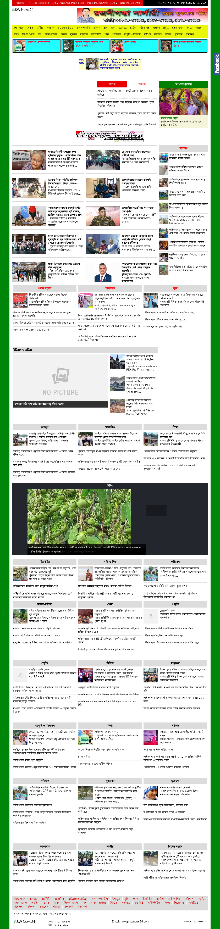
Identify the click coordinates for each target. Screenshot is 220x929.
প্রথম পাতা (18, 28)
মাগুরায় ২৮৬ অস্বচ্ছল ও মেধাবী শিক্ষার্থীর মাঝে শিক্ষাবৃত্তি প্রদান (174, 458)
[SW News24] (22, 10)
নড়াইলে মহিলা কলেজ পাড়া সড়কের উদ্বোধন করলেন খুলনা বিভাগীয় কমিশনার (125, 104)
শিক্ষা (107, 34)
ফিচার (198, 28)
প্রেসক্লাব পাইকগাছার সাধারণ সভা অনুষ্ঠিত (98, 687)
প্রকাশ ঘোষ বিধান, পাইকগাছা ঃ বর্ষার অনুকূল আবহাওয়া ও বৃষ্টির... (52, 616)
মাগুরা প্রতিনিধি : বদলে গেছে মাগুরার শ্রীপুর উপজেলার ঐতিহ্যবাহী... (183, 439)
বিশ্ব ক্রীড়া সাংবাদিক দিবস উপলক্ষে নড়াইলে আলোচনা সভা (106, 649)
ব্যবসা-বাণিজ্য (51, 34)
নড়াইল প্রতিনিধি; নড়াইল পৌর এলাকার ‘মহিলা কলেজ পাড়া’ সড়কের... (117, 439)
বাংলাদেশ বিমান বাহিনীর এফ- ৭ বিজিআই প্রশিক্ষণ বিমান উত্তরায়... (64, 187)
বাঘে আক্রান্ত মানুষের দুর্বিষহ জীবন (95, 764)
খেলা (113, 28)
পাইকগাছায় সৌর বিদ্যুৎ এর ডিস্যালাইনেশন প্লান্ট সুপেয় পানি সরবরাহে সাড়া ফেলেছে (42, 699)
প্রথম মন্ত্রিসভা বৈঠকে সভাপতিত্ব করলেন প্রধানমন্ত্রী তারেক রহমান (44, 323)
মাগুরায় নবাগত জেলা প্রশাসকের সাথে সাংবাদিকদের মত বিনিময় (109, 694)
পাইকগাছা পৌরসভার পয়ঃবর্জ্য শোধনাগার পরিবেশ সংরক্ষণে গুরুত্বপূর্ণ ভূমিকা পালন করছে (42, 689)
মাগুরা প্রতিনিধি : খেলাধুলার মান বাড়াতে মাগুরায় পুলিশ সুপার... (118, 616)
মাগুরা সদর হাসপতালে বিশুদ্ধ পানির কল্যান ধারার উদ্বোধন (172, 708)
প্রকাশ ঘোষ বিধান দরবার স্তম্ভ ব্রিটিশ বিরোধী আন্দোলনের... (141, 363)
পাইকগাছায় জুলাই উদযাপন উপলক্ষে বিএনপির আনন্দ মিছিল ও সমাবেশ (109, 327)
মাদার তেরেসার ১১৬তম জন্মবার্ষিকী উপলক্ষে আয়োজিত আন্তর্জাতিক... (116, 675)
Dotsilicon (201, 921)
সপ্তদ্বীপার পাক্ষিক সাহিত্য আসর (158, 750)
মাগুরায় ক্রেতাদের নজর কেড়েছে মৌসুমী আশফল (36, 628)
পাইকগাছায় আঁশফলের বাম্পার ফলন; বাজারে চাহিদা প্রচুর (171, 642)
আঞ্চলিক (51, 28)
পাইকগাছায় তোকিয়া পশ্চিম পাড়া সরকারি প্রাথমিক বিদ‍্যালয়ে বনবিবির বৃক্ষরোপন (170, 595)
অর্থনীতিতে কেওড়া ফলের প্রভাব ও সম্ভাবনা (164, 812)
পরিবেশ (156, 28)
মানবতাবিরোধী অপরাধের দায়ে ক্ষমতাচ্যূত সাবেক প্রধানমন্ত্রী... (64, 159)
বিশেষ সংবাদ (28, 34)
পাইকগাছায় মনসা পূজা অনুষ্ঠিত (28, 760)
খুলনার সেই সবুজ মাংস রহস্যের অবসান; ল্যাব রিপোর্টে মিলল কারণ (126, 115)
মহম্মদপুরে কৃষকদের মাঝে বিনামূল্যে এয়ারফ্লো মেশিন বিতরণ (68, 3)
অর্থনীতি (39, 28)
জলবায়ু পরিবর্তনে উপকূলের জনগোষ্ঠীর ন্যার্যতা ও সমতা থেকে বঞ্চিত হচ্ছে (43, 453)
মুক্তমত (73, 34)
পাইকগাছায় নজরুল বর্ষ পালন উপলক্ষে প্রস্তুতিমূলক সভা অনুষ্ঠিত (109, 462)
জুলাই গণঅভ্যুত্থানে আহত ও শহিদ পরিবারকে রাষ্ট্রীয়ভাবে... (65, 243)
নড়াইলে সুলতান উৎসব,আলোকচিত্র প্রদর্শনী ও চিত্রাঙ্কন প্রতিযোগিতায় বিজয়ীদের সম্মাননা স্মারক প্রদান (39, 751)
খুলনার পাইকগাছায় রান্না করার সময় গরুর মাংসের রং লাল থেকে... (52, 573)
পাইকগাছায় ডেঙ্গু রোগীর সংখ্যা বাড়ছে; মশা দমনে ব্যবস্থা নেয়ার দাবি (174, 699)
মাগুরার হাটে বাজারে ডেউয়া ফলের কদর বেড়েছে (36, 635)
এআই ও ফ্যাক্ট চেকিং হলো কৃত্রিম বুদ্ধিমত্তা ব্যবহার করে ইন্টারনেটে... (52, 673)
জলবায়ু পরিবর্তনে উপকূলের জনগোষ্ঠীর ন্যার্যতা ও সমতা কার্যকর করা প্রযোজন (44, 473)
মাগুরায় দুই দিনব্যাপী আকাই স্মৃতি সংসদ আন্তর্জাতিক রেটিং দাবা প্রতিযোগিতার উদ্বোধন (109, 630)
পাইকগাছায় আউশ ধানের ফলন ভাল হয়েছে (164, 319)
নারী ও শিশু (144, 28)
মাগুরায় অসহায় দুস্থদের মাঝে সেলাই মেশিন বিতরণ (105, 586)
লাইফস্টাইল (96, 34)
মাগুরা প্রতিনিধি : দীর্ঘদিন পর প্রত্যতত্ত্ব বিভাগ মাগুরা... (140, 407)
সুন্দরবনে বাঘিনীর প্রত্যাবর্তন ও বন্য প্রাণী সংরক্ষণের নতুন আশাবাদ (105, 831)
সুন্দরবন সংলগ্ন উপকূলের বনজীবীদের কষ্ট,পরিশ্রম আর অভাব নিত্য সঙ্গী (42, 463)
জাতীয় (133, 28)
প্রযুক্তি (189, 28)
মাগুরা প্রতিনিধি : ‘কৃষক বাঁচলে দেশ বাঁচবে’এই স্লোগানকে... (182, 300)
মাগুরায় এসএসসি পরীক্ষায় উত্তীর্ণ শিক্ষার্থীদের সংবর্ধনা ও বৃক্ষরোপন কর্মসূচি (170, 467)
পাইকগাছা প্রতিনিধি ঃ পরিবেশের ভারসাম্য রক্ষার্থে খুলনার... (183, 572)
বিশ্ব (39, 34)
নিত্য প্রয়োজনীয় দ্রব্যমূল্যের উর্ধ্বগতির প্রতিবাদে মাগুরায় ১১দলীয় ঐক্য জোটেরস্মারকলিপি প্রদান (109, 317)
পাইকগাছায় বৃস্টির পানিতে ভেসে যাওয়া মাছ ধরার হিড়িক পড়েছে (174, 870)
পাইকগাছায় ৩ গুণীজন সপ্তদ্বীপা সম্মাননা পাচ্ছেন (166, 767)
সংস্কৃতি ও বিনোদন (132, 34)
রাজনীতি (84, 34)
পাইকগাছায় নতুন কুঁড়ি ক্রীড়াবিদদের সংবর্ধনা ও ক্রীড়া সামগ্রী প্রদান (107, 640)
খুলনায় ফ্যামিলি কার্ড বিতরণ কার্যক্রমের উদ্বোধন (101, 881)
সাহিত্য (168, 34)
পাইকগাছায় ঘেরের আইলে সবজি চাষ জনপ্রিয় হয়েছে (168, 312)
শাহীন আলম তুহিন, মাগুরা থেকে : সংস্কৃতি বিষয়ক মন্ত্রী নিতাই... (115, 858)
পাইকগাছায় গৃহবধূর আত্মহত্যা (45, 552)
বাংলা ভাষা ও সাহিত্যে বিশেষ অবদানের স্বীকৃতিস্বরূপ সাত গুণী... (138, 243)
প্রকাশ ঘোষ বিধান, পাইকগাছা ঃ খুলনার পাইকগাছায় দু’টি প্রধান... (181, 858)
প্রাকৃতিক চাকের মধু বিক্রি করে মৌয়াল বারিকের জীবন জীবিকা (42, 642)
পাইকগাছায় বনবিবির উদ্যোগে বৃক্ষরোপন (165, 586)
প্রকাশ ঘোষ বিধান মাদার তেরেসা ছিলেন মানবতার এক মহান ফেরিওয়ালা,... (179, 791)
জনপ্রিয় (142, 84)
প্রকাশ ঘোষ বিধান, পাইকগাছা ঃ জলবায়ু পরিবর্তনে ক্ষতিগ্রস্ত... (52, 439)
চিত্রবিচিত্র (122, 28)
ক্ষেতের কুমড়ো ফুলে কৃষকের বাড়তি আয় (163, 326)
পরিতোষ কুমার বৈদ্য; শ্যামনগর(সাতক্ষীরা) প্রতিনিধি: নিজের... (118, 573)
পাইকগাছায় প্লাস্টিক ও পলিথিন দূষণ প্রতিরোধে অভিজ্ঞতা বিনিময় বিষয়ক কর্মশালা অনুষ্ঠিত (108, 820)
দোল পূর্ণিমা (84, 757)
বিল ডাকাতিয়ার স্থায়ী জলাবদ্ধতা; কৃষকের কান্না (166, 805)
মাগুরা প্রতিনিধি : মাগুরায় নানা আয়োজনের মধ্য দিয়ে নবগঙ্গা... (182, 737)
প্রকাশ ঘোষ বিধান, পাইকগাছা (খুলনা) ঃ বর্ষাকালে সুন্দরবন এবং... (118, 794)
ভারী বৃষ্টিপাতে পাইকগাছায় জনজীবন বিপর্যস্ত (165, 878)
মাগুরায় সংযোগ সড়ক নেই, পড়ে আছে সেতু (99, 469)
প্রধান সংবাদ (177, 28)
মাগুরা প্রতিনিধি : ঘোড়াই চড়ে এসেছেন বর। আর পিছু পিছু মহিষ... (52, 737)
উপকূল (97, 28)
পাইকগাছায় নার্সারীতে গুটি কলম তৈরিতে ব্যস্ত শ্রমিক (168, 628)
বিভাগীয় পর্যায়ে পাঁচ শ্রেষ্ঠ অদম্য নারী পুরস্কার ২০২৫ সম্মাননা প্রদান (105, 595)
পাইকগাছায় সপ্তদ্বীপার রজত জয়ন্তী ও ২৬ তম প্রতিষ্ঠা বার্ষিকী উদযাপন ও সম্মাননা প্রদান (173, 758)
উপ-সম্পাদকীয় (83, 28)
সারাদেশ (158, 34)
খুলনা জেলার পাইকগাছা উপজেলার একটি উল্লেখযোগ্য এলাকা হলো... (140, 385)
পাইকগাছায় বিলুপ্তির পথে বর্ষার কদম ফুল (163, 635)
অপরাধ (29, 28)
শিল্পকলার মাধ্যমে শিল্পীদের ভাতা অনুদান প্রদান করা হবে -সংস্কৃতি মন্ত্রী (106, 872)
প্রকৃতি (166, 28)
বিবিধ (16, 34)
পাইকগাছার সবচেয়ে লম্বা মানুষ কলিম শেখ (35, 586)
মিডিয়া (64, 34)
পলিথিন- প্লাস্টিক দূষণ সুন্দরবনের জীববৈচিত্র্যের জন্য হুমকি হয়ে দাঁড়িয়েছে (108, 810)
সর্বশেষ (147, 34)
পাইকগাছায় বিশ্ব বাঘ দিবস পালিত (29, 823)
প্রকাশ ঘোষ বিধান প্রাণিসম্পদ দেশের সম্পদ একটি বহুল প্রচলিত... (117, 735)
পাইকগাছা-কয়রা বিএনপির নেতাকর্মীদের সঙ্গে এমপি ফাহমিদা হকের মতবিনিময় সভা (107, 338)
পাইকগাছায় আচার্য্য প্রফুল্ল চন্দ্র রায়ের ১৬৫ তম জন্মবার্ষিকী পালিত (44, 767)
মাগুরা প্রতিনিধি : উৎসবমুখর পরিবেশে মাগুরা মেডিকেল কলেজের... (183, 675)
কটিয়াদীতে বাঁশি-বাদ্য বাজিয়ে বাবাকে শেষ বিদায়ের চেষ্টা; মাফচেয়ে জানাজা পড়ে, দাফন (43, 595)
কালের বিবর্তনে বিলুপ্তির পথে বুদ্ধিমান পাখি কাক (101, 750)
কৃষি (105, 28)
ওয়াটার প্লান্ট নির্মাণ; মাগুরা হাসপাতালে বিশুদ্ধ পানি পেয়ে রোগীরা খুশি (175, 689)
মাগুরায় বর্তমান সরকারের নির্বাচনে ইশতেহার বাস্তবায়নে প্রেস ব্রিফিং (107, 703)
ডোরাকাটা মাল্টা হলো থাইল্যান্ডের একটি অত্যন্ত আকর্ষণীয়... (182, 614)
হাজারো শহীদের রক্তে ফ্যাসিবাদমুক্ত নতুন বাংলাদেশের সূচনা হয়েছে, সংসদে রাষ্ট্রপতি (42, 314)
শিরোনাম (117, 34)
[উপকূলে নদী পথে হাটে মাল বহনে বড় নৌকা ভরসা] (60, 380)
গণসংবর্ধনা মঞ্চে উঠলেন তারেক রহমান (31, 330)
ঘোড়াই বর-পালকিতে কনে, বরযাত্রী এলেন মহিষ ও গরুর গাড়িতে (124, 93)
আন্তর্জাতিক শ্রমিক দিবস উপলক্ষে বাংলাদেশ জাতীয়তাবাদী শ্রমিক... (50, 300)
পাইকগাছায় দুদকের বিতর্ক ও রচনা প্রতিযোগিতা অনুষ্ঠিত (170, 451)
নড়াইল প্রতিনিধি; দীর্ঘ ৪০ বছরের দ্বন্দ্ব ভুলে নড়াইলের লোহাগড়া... (117, 302)
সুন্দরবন (179, 34)
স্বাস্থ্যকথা (190, 34)
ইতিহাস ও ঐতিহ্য (65, 28)
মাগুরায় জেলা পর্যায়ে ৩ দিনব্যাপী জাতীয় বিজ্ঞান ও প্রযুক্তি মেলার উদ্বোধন (44, 710)
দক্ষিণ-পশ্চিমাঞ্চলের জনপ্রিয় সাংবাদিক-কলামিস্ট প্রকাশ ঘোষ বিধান (175, 819)
